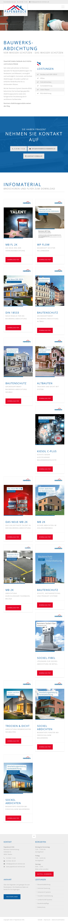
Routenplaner (12, 897)
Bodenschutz (41, 907)
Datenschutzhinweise (58, 920)
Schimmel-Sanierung (43, 888)
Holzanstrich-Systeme (44, 892)
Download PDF (13, 259)
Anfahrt (8, 879)
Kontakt (8, 842)
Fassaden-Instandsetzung (45, 896)
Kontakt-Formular (34, 156)
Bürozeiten (40, 842)
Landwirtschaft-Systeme (44, 899)
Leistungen (40, 879)
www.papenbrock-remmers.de (15, 866)
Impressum (47, 920)
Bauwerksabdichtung (43, 884)
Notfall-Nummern (44, 874)
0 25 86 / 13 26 (23, 2)
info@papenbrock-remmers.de (40, 2)
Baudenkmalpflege (43, 903)
